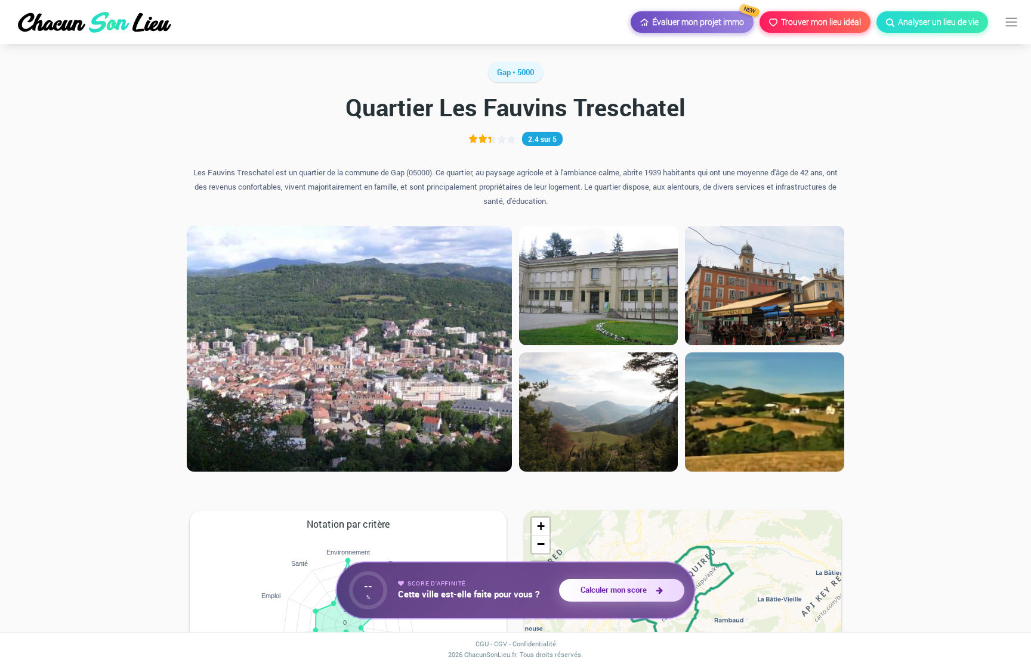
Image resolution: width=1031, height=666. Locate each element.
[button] (541, 526)
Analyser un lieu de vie (936, 21)
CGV (500, 643)
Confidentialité (534, 643)
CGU (482, 643)
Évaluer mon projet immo (701, 19)
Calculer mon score (615, 589)
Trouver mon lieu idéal (819, 21)
